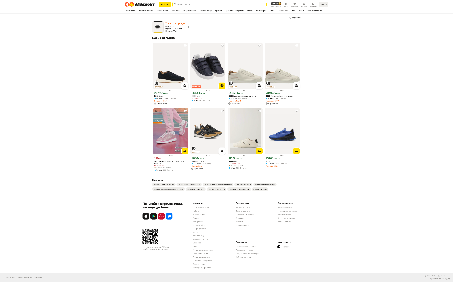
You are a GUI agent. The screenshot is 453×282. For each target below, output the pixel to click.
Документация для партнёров (247, 254)
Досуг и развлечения (201, 207)
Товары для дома (199, 229)
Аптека (195, 232)
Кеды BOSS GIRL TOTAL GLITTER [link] (169, 162)
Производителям (284, 215)
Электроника (198, 222)
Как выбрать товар (243, 207)
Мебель (196, 211)
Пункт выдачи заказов (286, 218)
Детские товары (199, 264)
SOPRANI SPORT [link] (160, 161)
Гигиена (196, 218)
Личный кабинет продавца (246, 246)
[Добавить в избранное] (185, 45)
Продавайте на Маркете (245, 250)
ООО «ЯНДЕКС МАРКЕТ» (440, 276)
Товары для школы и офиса (203, 250)
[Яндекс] (447, 279)
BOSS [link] (156, 96)
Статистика (10, 277)
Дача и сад (197, 243)
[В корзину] (184, 85)
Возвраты (239, 222)
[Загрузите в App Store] (146, 219)
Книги (195, 246)
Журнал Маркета (242, 225)
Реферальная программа (287, 211)
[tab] (131, 11)
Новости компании (284, 207)
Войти (324, 4)
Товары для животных (201, 257)
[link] (164, 184)
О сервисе (240, 218)
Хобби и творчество (200, 239)
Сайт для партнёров (243, 257)
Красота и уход (198, 236)
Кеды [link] (158, 96)
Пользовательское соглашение (30, 277)
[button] (293, 246)
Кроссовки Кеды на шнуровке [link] (242, 96)
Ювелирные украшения (202, 268)
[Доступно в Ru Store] (169, 219)
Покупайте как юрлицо (245, 215)
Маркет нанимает (284, 222)
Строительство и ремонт (202, 260)
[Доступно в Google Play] (153, 219)
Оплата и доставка (243, 211)
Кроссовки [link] (198, 161)
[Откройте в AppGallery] (161, 219)
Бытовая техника (199, 215)
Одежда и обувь (199, 225)
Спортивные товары (200, 253)
